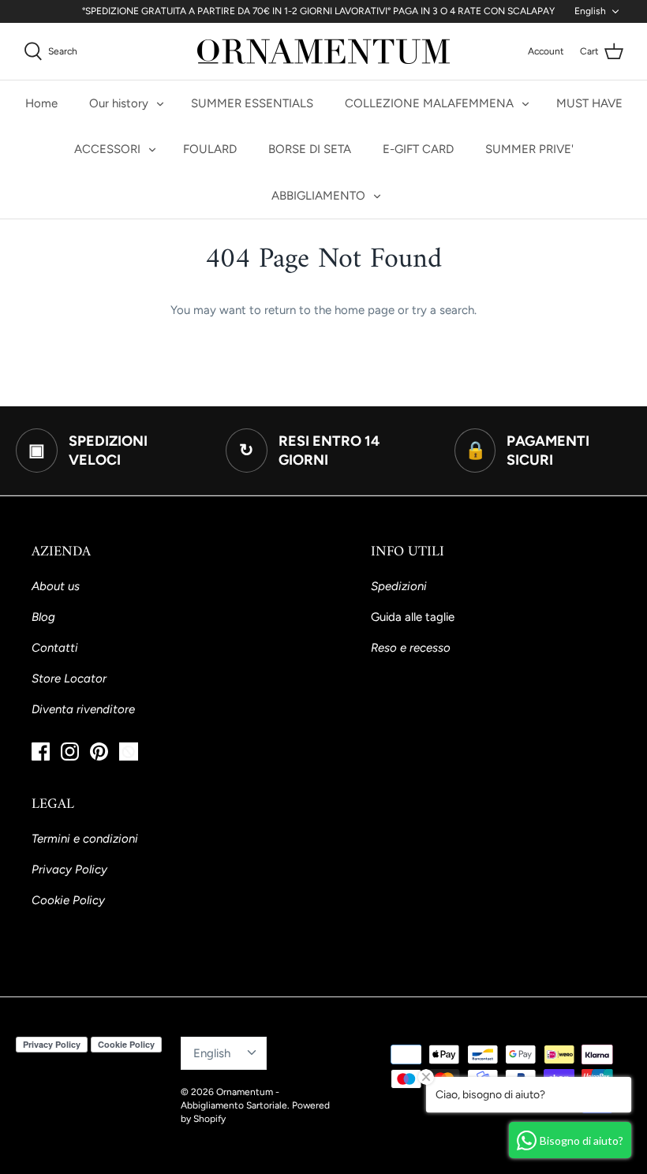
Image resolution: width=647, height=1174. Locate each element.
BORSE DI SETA (309, 149)
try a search (443, 310)
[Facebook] (41, 751)
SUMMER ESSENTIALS (252, 103)
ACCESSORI (107, 149)
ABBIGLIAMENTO (318, 196)
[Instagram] (70, 751)
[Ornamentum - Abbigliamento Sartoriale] (323, 51)
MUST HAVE (589, 103)
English (590, 11)
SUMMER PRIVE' (529, 149)
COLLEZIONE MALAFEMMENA (429, 103)
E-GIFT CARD (418, 149)
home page (365, 310)
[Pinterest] (99, 751)
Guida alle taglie (412, 617)
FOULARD (210, 149)
